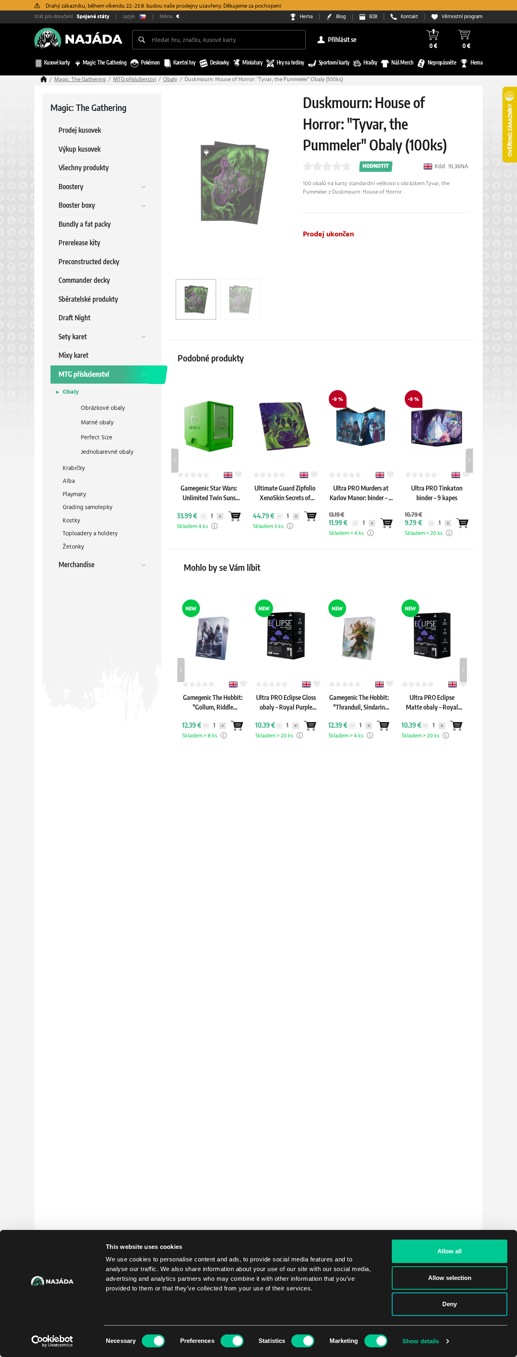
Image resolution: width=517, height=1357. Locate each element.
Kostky (71, 521)
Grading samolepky (87, 507)
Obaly (170, 79)
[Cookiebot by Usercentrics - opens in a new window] (52, 1341)
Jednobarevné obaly (107, 452)
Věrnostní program (462, 16)
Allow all (449, 1251)
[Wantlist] (234, 516)
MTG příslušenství (134, 79)
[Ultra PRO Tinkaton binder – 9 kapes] (437, 506)
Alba (69, 481)
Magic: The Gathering (80, 79)
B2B (373, 16)
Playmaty (74, 494)
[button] (214, 526)
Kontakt (409, 16)
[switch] (232, 1340)
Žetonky (73, 547)
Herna (306, 16)
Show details (420, 1341)
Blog (341, 16)
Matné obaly (97, 423)
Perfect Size (96, 437)
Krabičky (74, 468)
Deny (449, 1304)
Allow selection (449, 1277)
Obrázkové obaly (103, 408)
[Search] (142, 39)
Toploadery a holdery (90, 533)
